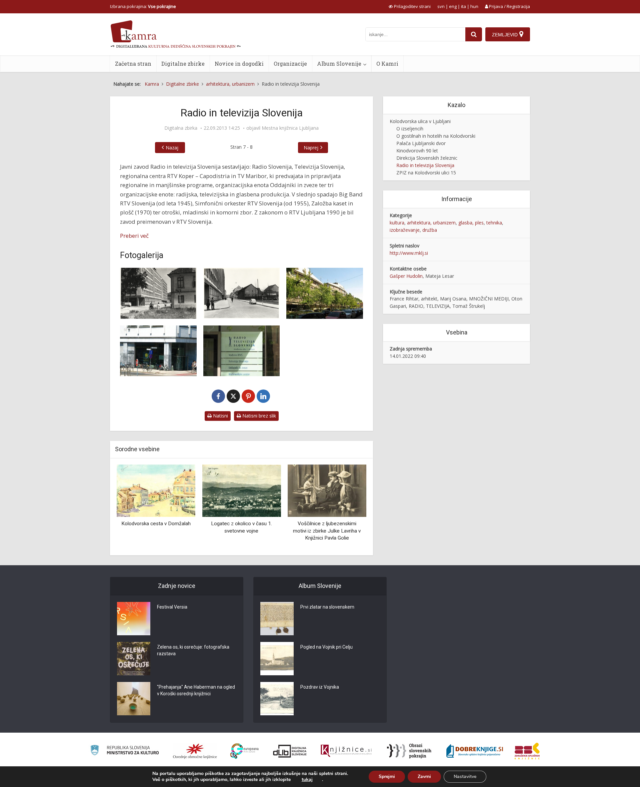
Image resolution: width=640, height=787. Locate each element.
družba (429, 230)
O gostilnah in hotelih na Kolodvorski (435, 136)
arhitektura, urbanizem (431, 222)
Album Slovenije (339, 63)
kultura (397, 222)
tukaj (307, 780)
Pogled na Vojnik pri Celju (326, 647)
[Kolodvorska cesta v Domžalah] (156, 490)
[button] (349, 507)
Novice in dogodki (239, 63)
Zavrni (424, 776)
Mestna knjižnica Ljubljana (290, 128)
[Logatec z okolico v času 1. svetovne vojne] (241, 490)
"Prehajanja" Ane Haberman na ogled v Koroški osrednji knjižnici (196, 690)
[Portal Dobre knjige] (474, 751)
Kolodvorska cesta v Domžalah (156, 524)
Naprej (311, 147)
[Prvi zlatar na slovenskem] (277, 618)
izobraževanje (405, 230)
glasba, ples (471, 222)
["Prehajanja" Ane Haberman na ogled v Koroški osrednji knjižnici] (133, 698)
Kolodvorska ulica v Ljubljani (420, 121)
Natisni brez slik (258, 416)
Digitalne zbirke (183, 63)
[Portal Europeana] (244, 751)
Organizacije (290, 63)
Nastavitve (465, 776)
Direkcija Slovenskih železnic (426, 158)
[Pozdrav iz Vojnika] (277, 698)
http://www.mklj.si (409, 253)
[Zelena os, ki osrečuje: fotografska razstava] (133, 658)
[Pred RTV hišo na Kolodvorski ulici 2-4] (324, 293)
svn (441, 6)
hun (474, 6)
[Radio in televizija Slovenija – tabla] (241, 350)
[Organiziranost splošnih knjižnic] (195, 751)
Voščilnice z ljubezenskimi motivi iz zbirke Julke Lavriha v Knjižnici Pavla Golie (327, 531)
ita (463, 6)
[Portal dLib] (290, 751)
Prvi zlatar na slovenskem (327, 607)
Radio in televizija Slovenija (425, 165)
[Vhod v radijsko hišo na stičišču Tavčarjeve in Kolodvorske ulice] (158, 350)
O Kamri (387, 63)
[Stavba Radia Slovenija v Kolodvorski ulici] (158, 293)
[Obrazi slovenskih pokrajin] (409, 751)
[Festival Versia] (133, 618)
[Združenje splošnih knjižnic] (527, 751)
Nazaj (172, 147)
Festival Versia (172, 607)
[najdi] (473, 34)
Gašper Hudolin (406, 276)
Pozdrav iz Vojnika (319, 687)
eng (453, 6)
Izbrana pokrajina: (143, 6)
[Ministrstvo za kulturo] (124, 751)
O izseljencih (409, 128)
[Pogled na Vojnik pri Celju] (277, 658)
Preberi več (134, 235)
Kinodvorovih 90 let (417, 150)
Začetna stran (133, 63)
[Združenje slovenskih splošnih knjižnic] (346, 751)
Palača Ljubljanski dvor (421, 143)
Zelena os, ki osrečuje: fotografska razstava (193, 650)
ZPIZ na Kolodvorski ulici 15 (426, 172)
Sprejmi (387, 776)
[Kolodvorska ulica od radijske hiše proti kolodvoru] (241, 293)
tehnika (494, 222)
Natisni (220, 416)
